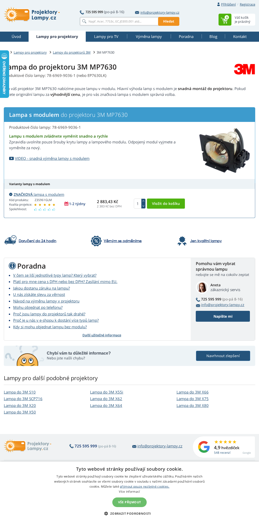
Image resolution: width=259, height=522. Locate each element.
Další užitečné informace (101, 335)
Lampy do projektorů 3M (72, 52)
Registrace (247, 4)
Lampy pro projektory (30, 52)
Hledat (168, 21)
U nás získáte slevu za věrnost (39, 294)
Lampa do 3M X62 (106, 398)
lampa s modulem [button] (39, 194)
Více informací (129, 491)
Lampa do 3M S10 (20, 392)
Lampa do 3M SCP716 (23, 398)
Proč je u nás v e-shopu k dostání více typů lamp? (56, 320)
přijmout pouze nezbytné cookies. (144, 486)
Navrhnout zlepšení (223, 355)
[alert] (129, 492)
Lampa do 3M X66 (193, 392)
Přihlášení (228, 4)
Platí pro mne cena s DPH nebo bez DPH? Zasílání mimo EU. (65, 281)
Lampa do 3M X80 (193, 405)
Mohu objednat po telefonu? (37, 307)
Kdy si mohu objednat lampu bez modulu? (50, 326)
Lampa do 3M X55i (106, 392)
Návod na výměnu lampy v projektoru (46, 300)
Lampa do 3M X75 (193, 398)
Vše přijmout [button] (129, 502)
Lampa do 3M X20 (20, 405)
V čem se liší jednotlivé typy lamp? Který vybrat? (54, 275)
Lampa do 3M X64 (106, 405)
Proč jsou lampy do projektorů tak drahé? (49, 313)
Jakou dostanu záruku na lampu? (41, 288)
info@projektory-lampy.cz (159, 12)
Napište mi (222, 316)
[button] (129, 513)
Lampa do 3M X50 (20, 412)
